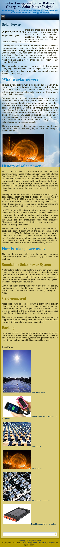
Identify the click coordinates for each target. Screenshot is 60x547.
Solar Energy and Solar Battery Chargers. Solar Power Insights (30, 4)
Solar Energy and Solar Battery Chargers (38, 543)
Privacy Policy (25, 541)
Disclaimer (36, 541)
